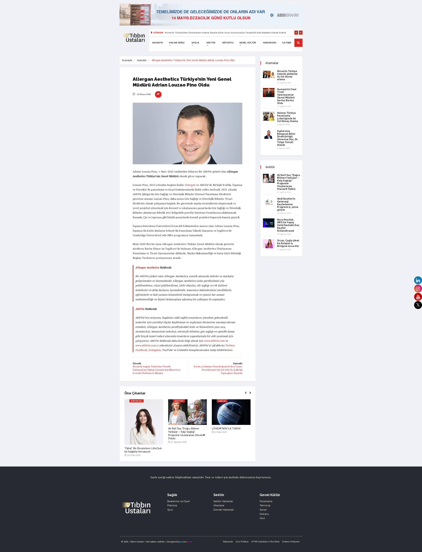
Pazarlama (266, 501)
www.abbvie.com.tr (147, 345)
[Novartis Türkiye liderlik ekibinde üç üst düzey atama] (268, 74)
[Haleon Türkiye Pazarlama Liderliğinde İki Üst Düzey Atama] (268, 116)
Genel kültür (247, 43)
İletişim (286, 43)
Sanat (263, 509)
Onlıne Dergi (176, 43)
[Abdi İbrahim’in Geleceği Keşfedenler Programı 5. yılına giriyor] (268, 202)
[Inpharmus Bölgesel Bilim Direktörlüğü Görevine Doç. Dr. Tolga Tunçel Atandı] (268, 134)
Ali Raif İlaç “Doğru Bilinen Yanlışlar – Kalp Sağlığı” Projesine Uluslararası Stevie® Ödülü (288, 182)
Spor (170, 509)
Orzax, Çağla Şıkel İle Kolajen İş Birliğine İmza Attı (288, 243)
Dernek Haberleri (223, 509)
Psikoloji (172, 505)
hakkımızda (269, 43)
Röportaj (227, 43)
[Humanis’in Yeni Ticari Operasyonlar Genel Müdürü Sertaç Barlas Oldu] (268, 92)
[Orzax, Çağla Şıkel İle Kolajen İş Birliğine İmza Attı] (268, 243)
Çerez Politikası (242, 541)
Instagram (154, 350)
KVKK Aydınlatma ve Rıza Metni (266, 541)
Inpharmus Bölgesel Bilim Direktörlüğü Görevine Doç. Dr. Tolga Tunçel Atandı (287, 138)
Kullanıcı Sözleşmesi (291, 541)
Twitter (229, 345)
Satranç (264, 514)
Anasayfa (157, 43)
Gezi (262, 518)
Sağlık (195, 43)
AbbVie (140, 309)
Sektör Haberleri (223, 501)
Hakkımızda (228, 541)
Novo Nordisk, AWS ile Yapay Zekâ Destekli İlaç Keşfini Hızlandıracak (288, 225)
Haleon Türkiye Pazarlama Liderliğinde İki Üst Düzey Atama (287, 117)
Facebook (141, 350)
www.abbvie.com (214, 341)
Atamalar (142, 60)
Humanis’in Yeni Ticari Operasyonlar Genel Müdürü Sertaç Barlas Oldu (286, 96)
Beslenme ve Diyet (178, 501)
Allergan (190, 185)
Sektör (210, 43)
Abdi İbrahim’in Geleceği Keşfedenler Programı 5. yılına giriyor (287, 204)
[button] (296, 33)
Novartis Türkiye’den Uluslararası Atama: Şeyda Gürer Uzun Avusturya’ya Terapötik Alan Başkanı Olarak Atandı (225, 32)
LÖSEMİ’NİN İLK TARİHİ (226, 428)
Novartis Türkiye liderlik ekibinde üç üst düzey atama (287, 75)
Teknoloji (265, 505)
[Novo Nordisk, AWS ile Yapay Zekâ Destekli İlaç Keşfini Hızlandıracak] (268, 222)
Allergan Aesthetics (147, 267)
